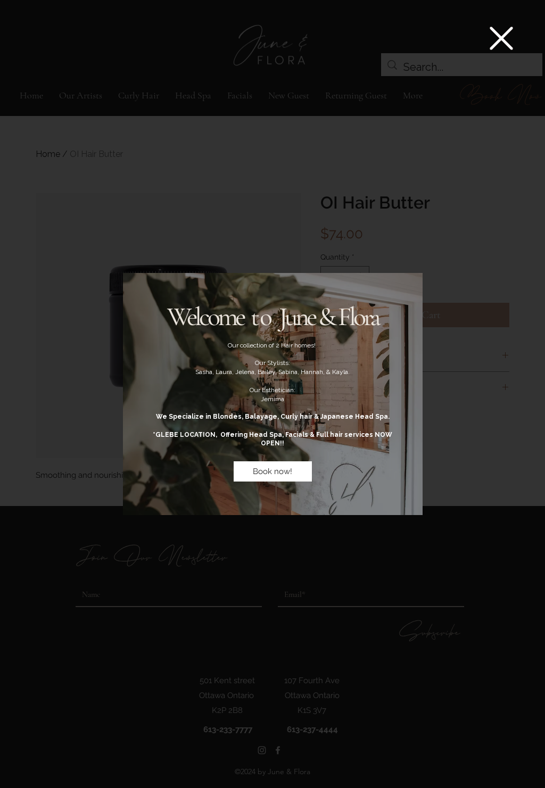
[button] (501, 38)
